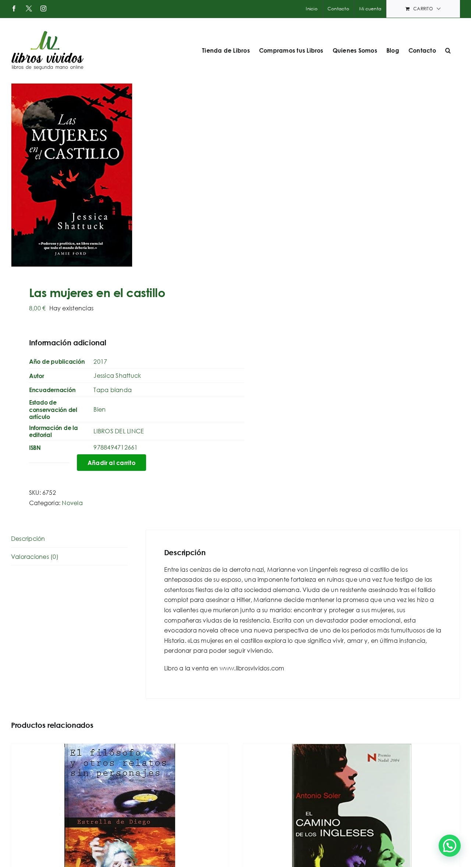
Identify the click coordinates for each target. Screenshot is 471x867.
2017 (100, 361)
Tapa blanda (112, 390)
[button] (448, 50)
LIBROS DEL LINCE (118, 431)
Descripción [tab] (28, 538)
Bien (99, 409)
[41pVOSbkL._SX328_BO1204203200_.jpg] (119, 175)
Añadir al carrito (111, 462)
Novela (72, 503)
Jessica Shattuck (117, 375)
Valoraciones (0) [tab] (35, 556)
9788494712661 (115, 447)
